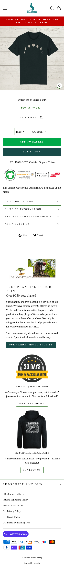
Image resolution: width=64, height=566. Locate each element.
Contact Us (32, 470)
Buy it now (32, 152)
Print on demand (19, 202)
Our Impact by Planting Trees (16, 522)
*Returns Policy (32, 404)
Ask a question (17, 224)
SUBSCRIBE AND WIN (23, 484)
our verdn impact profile (31, 345)
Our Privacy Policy (12, 511)
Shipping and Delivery (13, 494)
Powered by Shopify (32, 563)
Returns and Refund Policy (15, 499)
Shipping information (23, 209)
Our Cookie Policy (11, 517)
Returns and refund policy (28, 216)
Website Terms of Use (13, 505)
